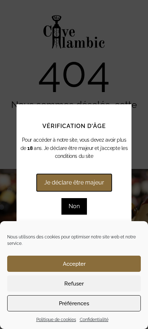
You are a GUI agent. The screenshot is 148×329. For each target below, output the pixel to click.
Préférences (74, 303)
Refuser (74, 283)
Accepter (74, 264)
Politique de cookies (56, 319)
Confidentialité (94, 319)
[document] (74, 164)
